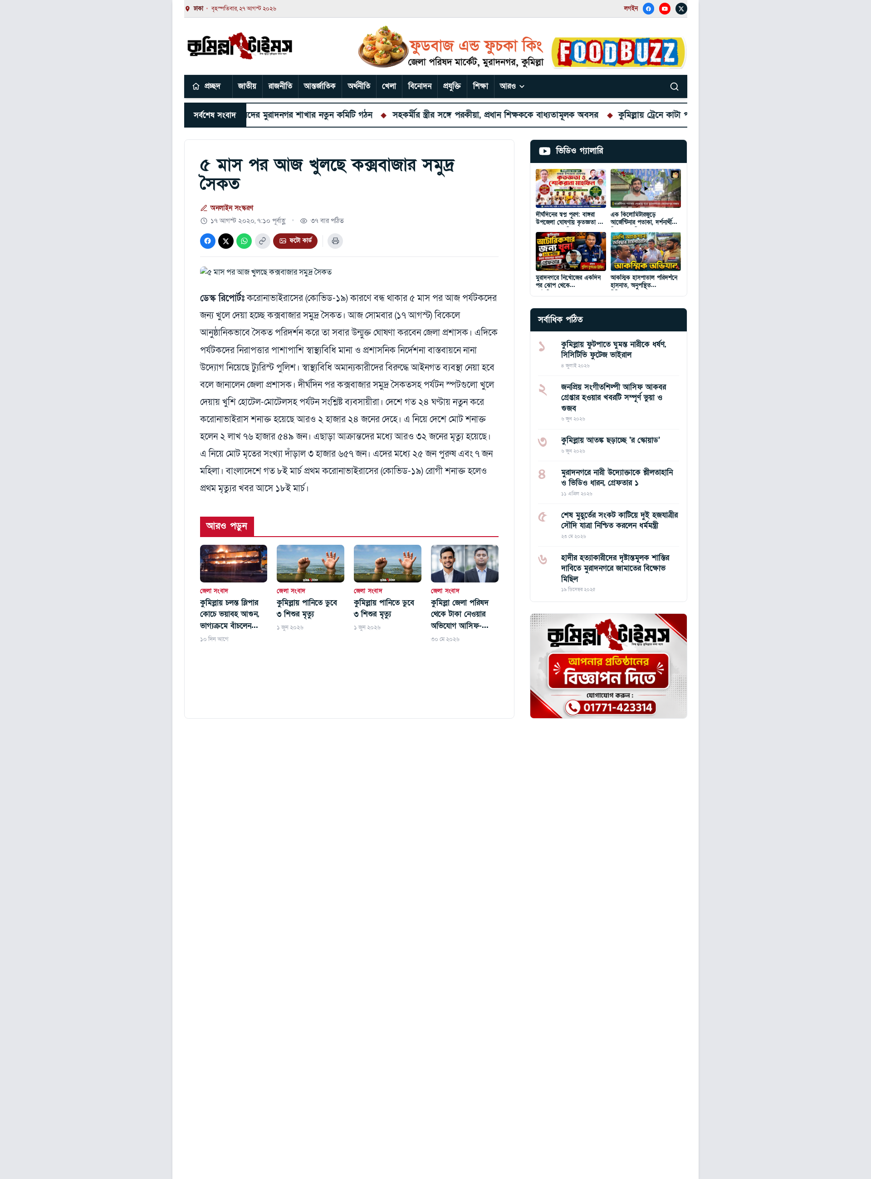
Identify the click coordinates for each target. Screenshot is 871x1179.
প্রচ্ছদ (212, 86)
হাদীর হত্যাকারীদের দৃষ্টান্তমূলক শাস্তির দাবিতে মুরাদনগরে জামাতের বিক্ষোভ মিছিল (615, 568)
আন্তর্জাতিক (320, 86)
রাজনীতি (280, 86)
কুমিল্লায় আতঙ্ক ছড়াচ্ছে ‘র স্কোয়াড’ (610, 440)
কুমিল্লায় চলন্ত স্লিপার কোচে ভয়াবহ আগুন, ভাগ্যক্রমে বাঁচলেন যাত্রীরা (229, 614)
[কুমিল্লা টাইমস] (240, 45)
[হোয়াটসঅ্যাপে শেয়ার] (244, 241)
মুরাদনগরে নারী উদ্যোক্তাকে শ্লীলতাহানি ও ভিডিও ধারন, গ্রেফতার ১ (617, 477)
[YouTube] (665, 9)
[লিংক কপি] (262, 241)
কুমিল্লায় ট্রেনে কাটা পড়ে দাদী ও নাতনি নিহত (658, 115)
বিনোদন (419, 86)
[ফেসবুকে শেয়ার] (207, 241)
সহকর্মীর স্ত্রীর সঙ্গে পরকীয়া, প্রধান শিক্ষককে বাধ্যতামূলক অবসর (460, 115)
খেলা (389, 86)
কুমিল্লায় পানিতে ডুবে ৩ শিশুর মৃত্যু (307, 608)
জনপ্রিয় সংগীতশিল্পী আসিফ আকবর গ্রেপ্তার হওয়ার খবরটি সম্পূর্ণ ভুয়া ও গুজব (613, 398)
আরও (508, 86)
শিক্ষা (480, 86)
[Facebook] (649, 9)
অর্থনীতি (359, 86)
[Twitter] (681, 9)
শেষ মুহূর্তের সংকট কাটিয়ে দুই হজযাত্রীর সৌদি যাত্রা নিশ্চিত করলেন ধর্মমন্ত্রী (619, 520)
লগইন (631, 8)
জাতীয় (247, 86)
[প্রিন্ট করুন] (335, 241)
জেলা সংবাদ (214, 591)
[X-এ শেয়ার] (226, 241)
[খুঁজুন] (674, 86)
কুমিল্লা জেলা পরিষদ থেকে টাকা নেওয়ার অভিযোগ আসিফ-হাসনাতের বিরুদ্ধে (460, 614)
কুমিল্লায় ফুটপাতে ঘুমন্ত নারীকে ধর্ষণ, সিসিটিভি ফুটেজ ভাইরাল (613, 349)
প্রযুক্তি (452, 86)
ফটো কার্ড (300, 240)
